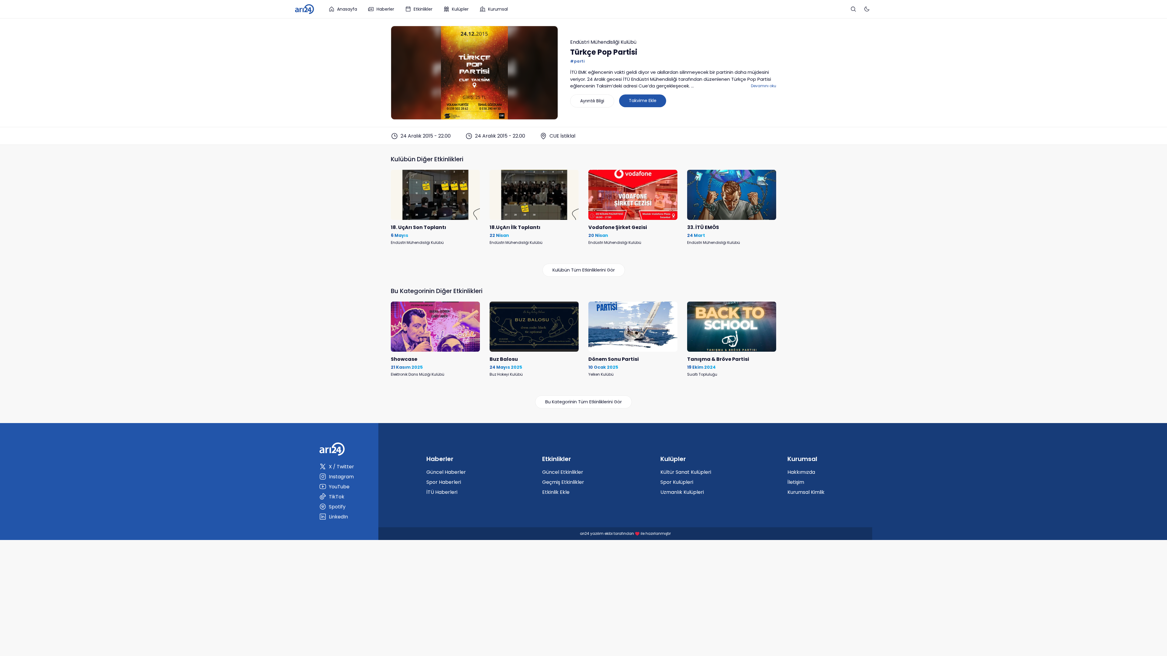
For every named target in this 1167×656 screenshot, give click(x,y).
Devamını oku (763, 85)
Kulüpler (460, 9)
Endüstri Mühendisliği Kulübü (603, 42)
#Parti (577, 61)
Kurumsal (498, 9)
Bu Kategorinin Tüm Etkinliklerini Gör (583, 402)
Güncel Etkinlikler (562, 472)
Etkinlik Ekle (556, 492)
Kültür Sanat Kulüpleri (685, 472)
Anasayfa (347, 9)
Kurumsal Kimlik (805, 492)
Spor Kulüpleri (676, 482)
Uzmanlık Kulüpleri (682, 492)
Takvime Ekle (642, 100)
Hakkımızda (801, 472)
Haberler (385, 9)
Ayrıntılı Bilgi (592, 101)
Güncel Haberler (446, 472)
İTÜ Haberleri (441, 492)
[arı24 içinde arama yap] (853, 9)
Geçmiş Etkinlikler (563, 482)
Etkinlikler (423, 9)
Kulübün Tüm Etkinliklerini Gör (584, 270)
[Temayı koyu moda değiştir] (866, 9)
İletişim (795, 482)
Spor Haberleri (443, 482)
